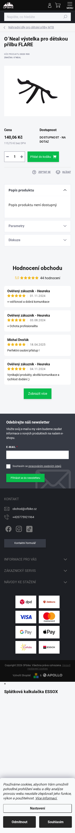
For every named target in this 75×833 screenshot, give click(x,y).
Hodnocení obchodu (37, 268)
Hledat (65, 16)
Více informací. (46, 798)
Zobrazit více (37, 394)
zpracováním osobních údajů (44, 466)
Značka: (12, 57)
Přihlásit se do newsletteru (25, 477)
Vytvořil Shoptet (22, 675)
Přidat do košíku (40, 156)
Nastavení (37, 808)
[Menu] (70, 5)
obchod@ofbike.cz (24, 509)
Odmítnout (19, 822)
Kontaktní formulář (25, 543)
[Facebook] (7, 528)
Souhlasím (56, 822)
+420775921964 (23, 517)
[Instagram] (18, 528)
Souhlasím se (36, 466)
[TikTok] (28, 528)
